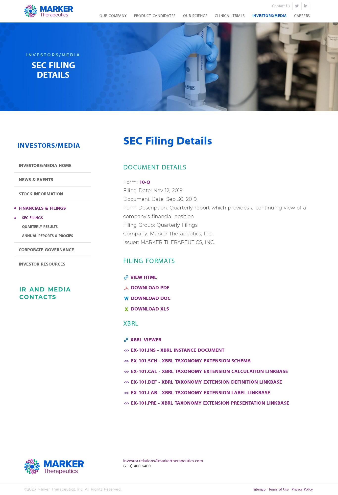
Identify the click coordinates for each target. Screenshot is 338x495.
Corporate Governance (46, 250)
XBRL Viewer (145, 340)
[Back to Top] (329, 486)
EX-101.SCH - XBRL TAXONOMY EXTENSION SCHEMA (191, 361)
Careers (302, 16)
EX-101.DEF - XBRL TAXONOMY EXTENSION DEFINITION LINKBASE (206, 382)
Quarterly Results (40, 227)
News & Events (36, 180)
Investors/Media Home (45, 166)
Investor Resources (42, 264)
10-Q (144, 182)
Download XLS (150, 309)
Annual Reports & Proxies (47, 236)
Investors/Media (269, 16)
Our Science (195, 16)
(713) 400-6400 (137, 466)
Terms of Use (279, 490)
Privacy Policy (302, 490)
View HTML (143, 277)
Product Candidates (155, 16)
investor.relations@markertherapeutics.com (163, 461)
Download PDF (150, 288)
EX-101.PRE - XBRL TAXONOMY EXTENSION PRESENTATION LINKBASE (210, 403)
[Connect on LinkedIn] (305, 6)
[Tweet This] (297, 6)
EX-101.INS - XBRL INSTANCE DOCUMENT (177, 350)
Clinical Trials (230, 16)
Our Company (112, 16)
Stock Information (41, 194)
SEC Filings (32, 218)
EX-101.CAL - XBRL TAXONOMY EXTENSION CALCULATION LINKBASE (209, 371)
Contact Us (281, 6)
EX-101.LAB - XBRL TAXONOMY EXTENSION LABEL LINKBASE (200, 393)
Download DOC (150, 298)
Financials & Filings (42, 208)
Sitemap (259, 490)
